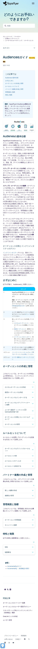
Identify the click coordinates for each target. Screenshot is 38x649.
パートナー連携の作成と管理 (14, 89)
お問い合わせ (8, 639)
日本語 (17, 639)
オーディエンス (28, 40)
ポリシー (27, 314)
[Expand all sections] (33, 382)
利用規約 (23, 636)
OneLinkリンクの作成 (10, 616)
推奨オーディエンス (20, 329)
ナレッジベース (7, 36)
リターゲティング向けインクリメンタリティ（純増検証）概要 (17, 611)
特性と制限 (8, 95)
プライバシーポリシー (11, 636)
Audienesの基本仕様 (11, 78)
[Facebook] (5, 590)
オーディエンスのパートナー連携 (14, 603)
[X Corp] (7, 590)
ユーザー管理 (7, 620)
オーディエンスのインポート (22, 337)
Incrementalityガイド (14, 566)
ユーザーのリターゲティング (13, 40)
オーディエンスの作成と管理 (14, 83)
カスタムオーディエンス (21, 323)
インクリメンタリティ (10, 253)
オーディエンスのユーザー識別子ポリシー (17, 607)
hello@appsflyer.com (18, 305)
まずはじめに (9, 80)
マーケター (17, 36)
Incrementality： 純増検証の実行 (18, 568)
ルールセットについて (12, 86)
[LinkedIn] (10, 590)
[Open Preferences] (2, 645)
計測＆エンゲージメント (12, 38)
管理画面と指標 (10, 92)
